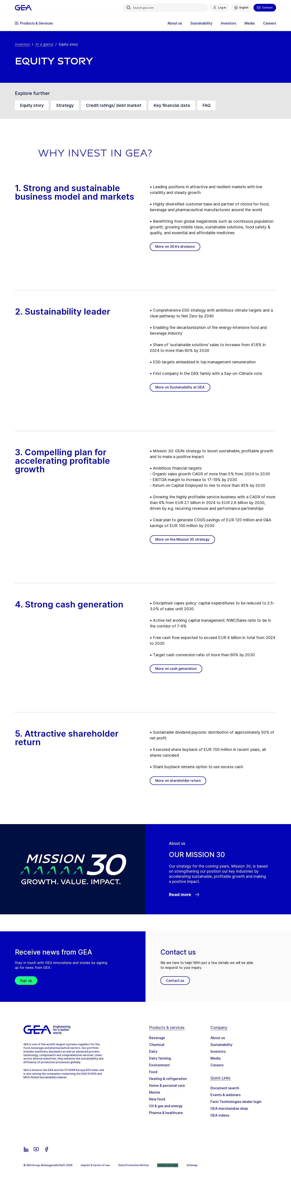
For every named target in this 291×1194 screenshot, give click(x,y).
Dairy (153, 1051)
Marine (154, 1092)
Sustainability (221, 1044)
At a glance (44, 44)
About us (217, 1038)
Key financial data (172, 105)
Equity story (32, 105)
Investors (22, 44)
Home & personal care (167, 1085)
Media (215, 1058)
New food (157, 1099)
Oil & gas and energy (166, 1106)
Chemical (156, 1044)
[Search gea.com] (128, 7)
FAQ (206, 105)
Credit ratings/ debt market (113, 105)
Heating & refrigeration (168, 1079)
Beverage (157, 1038)
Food (153, 1072)
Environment (159, 1065)
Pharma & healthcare (166, 1113)
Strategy (65, 105)
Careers (216, 1065)
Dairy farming (160, 1058)
